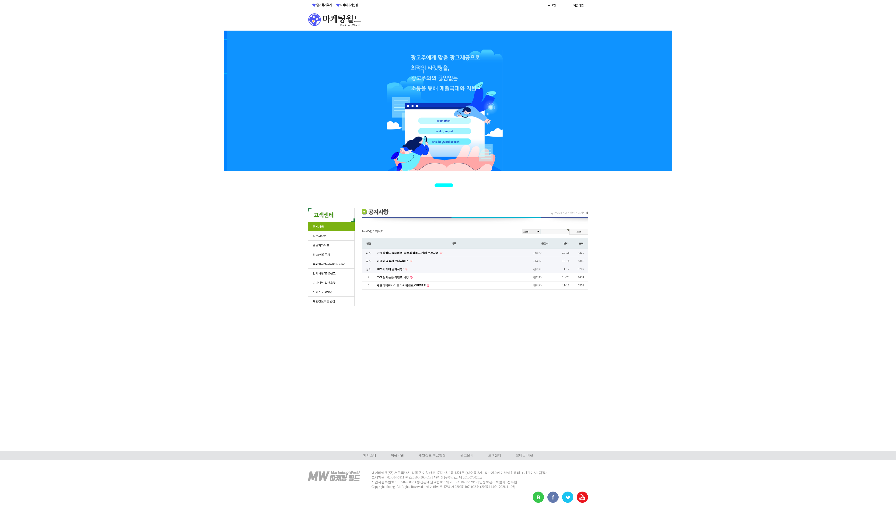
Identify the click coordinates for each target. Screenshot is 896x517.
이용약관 (397, 455)
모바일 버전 (524, 455)
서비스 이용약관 (323, 292)
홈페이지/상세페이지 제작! (329, 264)
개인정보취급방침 (324, 301)
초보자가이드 (321, 245)
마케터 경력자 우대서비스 (393, 261)
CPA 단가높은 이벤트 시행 (393, 277)
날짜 (566, 243)
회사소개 (369, 455)
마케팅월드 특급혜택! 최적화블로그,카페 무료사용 (408, 252)
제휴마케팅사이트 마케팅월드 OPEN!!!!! (401, 285)
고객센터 (494, 455)
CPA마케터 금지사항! (390, 269)
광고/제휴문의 (321, 254)
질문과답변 (320, 236)
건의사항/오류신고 (324, 273)
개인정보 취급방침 (432, 455)
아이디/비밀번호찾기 (326, 282)
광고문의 (466, 455)
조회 (581, 243)
